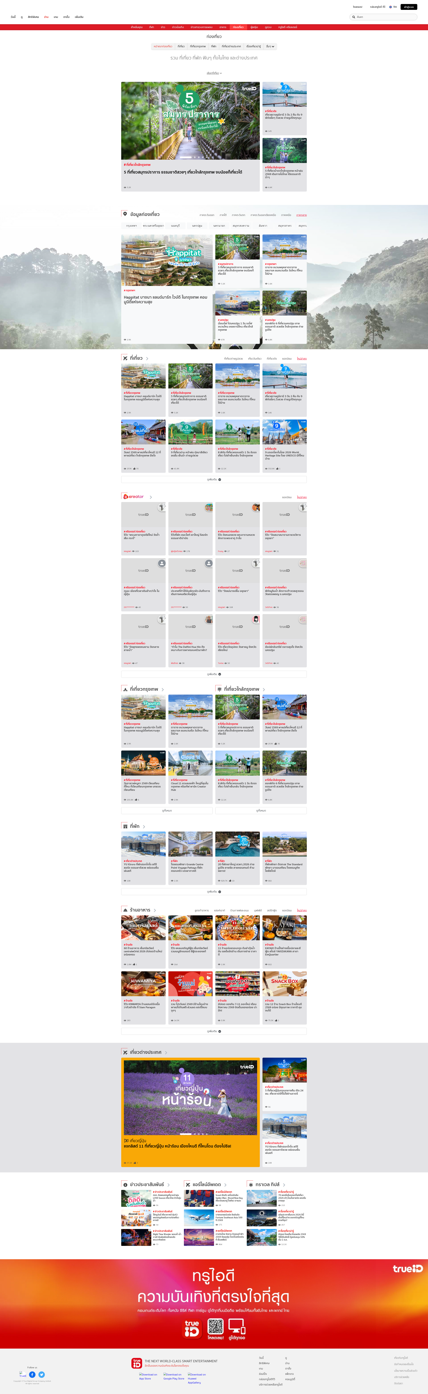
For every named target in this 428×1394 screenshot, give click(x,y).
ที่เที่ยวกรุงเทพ (198, 46)
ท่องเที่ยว (238, 27)
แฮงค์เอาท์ (219, 910)
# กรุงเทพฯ (129, 290)
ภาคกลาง (301, 215)
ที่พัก (213, 46)
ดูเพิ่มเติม (212, 479)
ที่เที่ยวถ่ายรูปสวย (233, 359)
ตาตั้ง (66, 17)
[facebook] (32, 1374)
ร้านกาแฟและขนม (239, 910)
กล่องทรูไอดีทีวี (267, 1379)
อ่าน (46, 17)
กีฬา (151, 27)
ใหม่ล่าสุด (302, 359)
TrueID (21, 7)
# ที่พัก (174, 861)
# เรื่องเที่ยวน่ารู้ (286, 1192)
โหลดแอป (357, 7)
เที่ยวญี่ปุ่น (138, 1141)
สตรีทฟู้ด (272, 910)
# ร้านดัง (128, 945)
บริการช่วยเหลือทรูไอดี (271, 1384)
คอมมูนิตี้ (290, 1379)
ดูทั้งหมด (167, 810)
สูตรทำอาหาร (202, 910)
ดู (22, 17)
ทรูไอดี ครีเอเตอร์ (287, 27)
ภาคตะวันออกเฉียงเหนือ (263, 215)
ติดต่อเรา (398, 1383)
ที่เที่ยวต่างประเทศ (231, 46)
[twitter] (41, 1374)
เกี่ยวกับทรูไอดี (401, 1358)
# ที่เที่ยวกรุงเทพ (135, 164)
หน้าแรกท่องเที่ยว (163, 46)
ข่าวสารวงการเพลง (201, 27)
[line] (23, 1374)
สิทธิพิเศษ (33, 17)
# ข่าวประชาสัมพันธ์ (162, 1192)
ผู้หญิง (254, 27)
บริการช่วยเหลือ (401, 1377)
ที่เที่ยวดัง (272, 359)
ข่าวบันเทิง (178, 27)
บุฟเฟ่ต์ (258, 910)
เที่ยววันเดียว (254, 359)
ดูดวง (268, 27)
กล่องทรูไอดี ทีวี (377, 7)
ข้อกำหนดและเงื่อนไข (404, 1364)
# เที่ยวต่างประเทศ (133, 861)
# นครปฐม (223, 320)
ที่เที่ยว (181, 46)
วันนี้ (13, 17)
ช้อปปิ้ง (263, 1374)
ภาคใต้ (223, 215)
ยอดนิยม (287, 359)
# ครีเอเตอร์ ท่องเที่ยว (134, 531)
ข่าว (163, 27)
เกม (56, 17)
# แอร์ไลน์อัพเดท (224, 1192)
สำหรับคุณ (136, 27)
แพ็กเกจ (289, 1374)
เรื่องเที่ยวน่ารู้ (253, 46)
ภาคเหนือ (286, 215)
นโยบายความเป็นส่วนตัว (405, 1371)
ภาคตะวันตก (238, 215)
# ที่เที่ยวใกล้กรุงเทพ (275, 167)
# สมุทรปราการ (225, 264)
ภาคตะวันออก (207, 215)
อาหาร (223, 27)
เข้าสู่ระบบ (409, 7)
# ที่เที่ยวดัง (270, 111)
